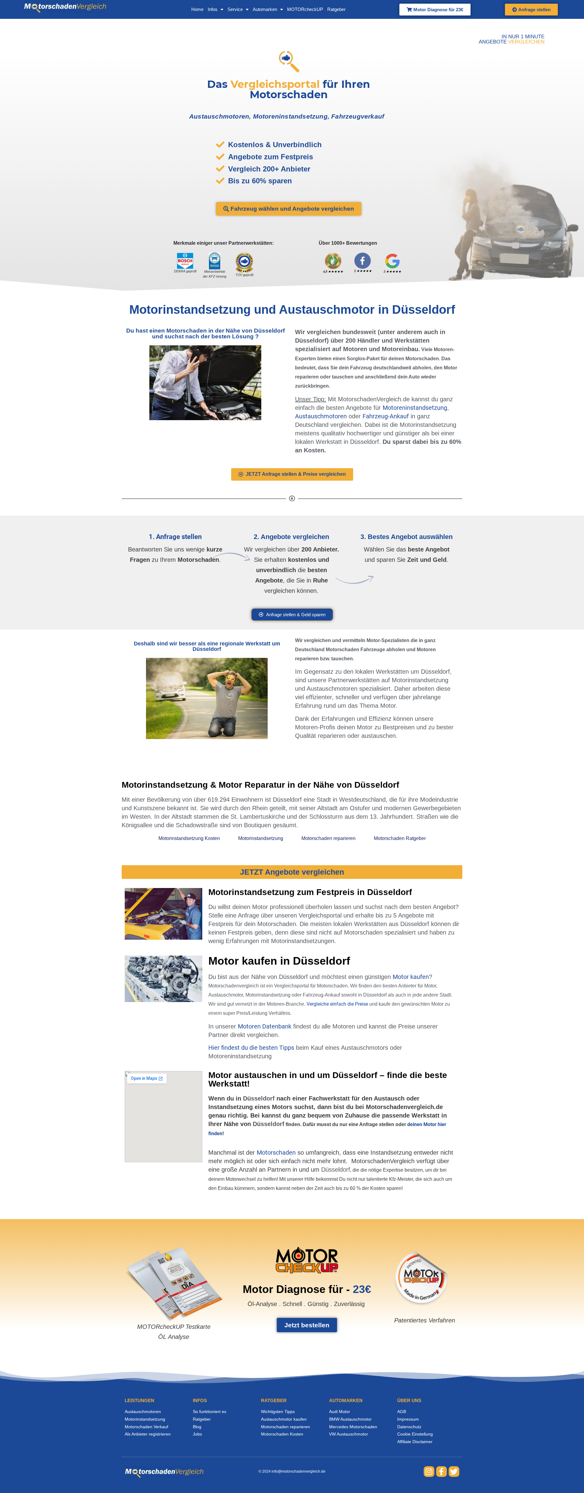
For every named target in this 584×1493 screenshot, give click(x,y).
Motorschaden (276, 1152)
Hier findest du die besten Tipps (251, 1047)
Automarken (265, 9)
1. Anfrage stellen (175, 537)
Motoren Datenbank (264, 1026)
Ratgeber (336, 9)
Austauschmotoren (321, 416)
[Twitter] (454, 1471)
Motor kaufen (411, 976)
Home (197, 9)
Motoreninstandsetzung (415, 407)
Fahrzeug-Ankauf (386, 416)
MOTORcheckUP (305, 9)
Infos (212, 9)
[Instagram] (429, 1471)
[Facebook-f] (441, 1471)
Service (235, 9)
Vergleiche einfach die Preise (337, 1004)
